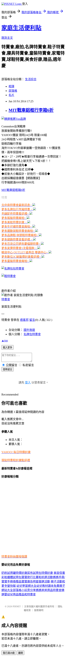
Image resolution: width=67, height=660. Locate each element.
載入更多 (7, 347)
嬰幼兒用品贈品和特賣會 (20, 594)
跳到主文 (7, 37)
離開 (20, 653)
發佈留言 (7, 369)
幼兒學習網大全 (26, 585)
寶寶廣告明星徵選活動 (35, 581)
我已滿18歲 (9, 653)
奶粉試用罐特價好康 (14, 572)
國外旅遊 (29, 329)
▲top (4, 340)
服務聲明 (38, 610)
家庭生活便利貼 (21, 28)
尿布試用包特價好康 (40, 572)
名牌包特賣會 (32, 334)
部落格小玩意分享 (24, 590)
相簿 (11, 86)
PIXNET (17, 606)
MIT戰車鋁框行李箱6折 (31, 110)
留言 (32, 319)
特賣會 (5, 299)
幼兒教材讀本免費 (47, 585)
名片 (11, 95)
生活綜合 (30, 79)
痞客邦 (24, 319)
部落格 (13, 90)
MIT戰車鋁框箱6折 (13, 189)
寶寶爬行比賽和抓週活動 (37, 577)
